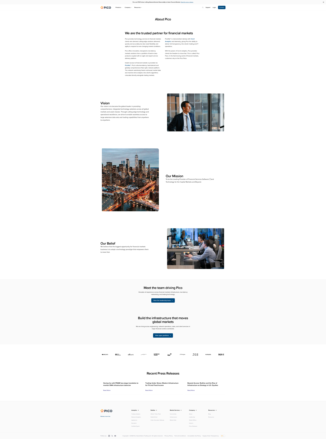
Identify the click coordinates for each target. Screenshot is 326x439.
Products (118, 7)
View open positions (162, 335)
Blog (209, 414)
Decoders (134, 423)
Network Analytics (136, 417)
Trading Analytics (135, 414)
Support (208, 7)
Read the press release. (187, 2)
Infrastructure (173, 417)
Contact (221, 7)
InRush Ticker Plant (156, 414)
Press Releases (193, 426)
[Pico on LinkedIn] (109, 436)
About (190, 414)
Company (127, 7)
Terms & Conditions (180, 436)
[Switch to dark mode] (222, 436)
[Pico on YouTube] (115, 436)
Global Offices (192, 420)
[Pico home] (106, 7)
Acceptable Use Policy (194, 436)
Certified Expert (135, 426)
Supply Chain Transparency (211, 436)
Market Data (173, 420)
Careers (191, 423)
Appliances (134, 420)
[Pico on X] (112, 436)
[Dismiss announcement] (323, 2)
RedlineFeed (154, 417)
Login (214, 7)
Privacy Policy (169, 436)
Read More (106, 390)
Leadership (192, 417)
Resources (137, 7)
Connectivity (173, 414)
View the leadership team (162, 300)
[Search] (202, 7)
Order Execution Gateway (157, 420)
